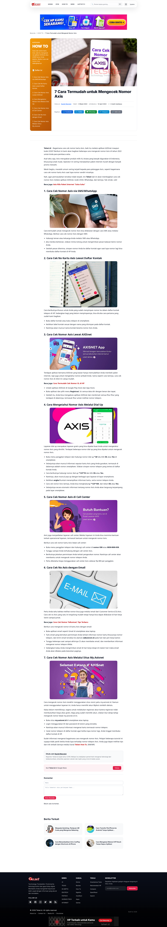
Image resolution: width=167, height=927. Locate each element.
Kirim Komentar (50, 798)
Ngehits (78, 892)
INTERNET (65, 902)
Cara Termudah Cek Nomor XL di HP (68, 383)
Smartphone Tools (96, 882)
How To (78, 889)
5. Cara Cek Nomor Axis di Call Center (40, 109)
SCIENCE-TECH (67, 899)
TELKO (64, 885)
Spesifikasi (93, 892)
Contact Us (41, 913)
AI (62, 882)
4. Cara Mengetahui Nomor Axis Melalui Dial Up (40, 101)
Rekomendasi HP (95, 885)
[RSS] (55, 902)
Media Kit (51, 913)
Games (78, 902)
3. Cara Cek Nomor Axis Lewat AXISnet (40, 94)
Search (92, 896)
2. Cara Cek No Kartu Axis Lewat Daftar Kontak (39, 86)
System (132, 4)
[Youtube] (50, 902)
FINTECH (65, 896)
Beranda (32, 33)
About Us (33, 913)
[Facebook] (35, 902)
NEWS (73, 4)
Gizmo (78, 882)
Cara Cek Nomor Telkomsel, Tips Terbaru (70, 622)
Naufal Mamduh (66, 104)
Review (78, 885)
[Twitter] (45, 902)
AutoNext (79, 896)
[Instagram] (40, 902)
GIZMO (50, 4)
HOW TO (65, 4)
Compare (93, 889)
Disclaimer (59, 913)
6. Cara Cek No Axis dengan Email (39, 116)
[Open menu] (126, 4)
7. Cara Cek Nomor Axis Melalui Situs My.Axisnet (40, 123)
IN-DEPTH (65, 889)
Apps (77, 899)
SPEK (57, 4)
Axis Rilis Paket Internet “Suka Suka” (69, 184)
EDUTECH (65, 892)
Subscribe (132, 888)
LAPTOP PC (81, 4)
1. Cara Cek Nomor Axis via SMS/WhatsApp (40, 78)
